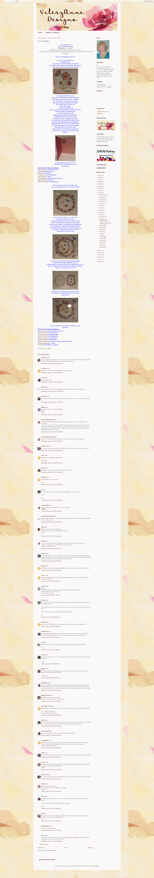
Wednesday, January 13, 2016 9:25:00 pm (52, 472)
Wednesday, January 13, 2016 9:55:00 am (52, 382)
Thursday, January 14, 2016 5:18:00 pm (51, 548)
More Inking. (102, 231)
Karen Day (44, 774)
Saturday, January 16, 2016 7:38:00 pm (51, 715)
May (101, 210)
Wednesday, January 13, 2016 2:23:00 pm (52, 414)
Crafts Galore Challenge (71, 837)
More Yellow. (102, 242)
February (102, 216)
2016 (99, 192)
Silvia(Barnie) (45, 826)
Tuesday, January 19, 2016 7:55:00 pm (51, 808)
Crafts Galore (41, 180)
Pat (42, 642)
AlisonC (43, 553)
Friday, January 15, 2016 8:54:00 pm (50, 677)
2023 (99, 177)
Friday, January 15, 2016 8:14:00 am (50, 617)
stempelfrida (44, 740)
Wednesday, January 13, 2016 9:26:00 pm (52, 484)
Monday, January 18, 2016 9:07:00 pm (51, 757)
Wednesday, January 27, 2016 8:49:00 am (52, 841)
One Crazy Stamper (43, 338)
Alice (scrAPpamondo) (47, 419)
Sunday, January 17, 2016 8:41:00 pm (51, 747)
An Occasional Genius (47, 516)
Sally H (43, 720)
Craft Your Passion (42, 169)
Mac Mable (44, 682)
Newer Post (41, 847)
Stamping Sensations (43, 331)
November (102, 197)
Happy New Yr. (103, 247)
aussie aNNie (44, 505)
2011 (99, 259)
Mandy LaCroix (45, 695)
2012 (99, 257)
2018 (99, 188)
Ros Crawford (45, 731)
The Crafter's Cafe (42, 332)
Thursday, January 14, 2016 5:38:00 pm (51, 561)
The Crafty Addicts (42, 178)
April (101, 212)
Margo (43, 407)
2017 (99, 190)
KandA (43, 387)
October (102, 199)
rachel (43, 468)
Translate (108, 87)
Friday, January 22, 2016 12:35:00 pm (51, 821)
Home (40, 32)
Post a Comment (44, 844)
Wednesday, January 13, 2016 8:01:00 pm (52, 450)
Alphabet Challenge (43, 343)
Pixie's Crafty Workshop (44, 341)
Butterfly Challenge (52, 32)
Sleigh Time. (102, 229)
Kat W (42, 784)
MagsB (43, 668)
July (101, 205)
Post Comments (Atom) (50, 850)
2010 (99, 261)
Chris (42, 527)
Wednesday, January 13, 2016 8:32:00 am (52, 363)
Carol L (43, 575)
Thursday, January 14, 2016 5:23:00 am (51, 511)
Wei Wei (43, 622)
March (101, 214)
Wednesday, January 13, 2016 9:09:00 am (52, 372)
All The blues (102, 227)
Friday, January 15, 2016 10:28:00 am (51, 626)
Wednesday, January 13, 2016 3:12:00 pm (52, 431)
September (103, 201)
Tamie (42, 654)
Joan (42, 796)
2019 (99, 186)
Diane (42, 455)
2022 (99, 179)
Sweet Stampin (42, 176)
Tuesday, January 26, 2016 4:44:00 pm (51, 830)
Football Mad (102, 236)
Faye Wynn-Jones (104, 111)
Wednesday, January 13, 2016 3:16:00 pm (52, 441)
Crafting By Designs (43, 339)
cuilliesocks (44, 446)
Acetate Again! (103, 225)
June (101, 208)
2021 (99, 181)
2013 (99, 254)
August (102, 203)
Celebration (102, 245)
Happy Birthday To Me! (105, 223)
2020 (99, 184)
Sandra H (43, 396)
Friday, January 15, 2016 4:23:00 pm (50, 649)
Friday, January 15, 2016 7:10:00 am (50, 595)
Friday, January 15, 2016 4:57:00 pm (50, 663)
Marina (43, 566)
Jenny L (43, 586)
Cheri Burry (44, 631)
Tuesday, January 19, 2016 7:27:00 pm (51, 791)
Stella (42, 752)
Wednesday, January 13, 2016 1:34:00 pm (52, 402)
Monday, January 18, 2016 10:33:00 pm (51, 769)
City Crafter (41, 344)
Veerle (43, 377)
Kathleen (43, 477)
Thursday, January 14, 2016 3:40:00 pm (51, 536)
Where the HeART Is (43, 336)
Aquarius (43, 357)
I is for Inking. (102, 238)
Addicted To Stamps (43, 181)
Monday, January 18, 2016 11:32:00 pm (51, 779)
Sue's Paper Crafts (46, 706)
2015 (99, 250)
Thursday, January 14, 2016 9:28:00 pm (51, 570)
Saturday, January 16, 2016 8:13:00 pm (51, 726)
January (102, 219)
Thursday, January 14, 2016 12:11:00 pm (51, 522)
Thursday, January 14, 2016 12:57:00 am (51, 500)
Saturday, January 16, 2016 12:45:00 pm (51, 690)
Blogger (97, 866)
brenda (43, 600)
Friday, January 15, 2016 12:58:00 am (51, 581)
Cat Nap (101, 234)
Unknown (43, 368)
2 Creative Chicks (42, 175)
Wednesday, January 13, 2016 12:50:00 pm (52, 391)
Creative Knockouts (43, 334)
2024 (99, 175)
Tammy (43, 762)
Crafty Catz (41, 173)
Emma (43, 835)
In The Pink (41, 171)
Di (41, 489)
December (102, 194)
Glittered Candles (103, 220)
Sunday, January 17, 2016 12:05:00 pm (51, 735)
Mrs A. (101, 113)
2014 (99, 252)
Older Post (90, 847)
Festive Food (102, 240)
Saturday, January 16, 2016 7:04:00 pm (51, 701)
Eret (42, 813)
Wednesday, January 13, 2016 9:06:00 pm (52, 463)
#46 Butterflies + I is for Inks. (65, 48)
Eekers (43, 541)
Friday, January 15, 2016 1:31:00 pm (50, 637)
